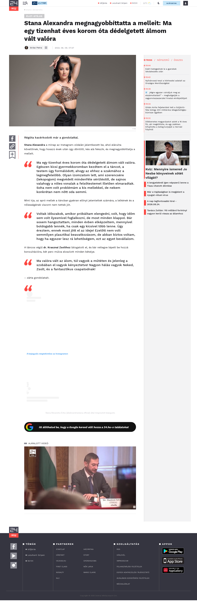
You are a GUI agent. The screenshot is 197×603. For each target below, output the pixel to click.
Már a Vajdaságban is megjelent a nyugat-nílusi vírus (165, 193)
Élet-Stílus (34, 16)
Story (86, 555)
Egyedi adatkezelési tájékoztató (133, 572)
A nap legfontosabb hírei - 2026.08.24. (162, 203)
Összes (178, 60)
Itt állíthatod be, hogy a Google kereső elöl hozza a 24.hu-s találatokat (83, 427)
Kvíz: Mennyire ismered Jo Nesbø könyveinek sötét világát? (166, 173)
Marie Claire (90, 572)
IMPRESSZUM (122, 561)
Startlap (60, 549)
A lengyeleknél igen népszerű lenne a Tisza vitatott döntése (167, 184)
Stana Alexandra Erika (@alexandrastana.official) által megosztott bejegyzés (80, 413)
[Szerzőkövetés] (46, 47)
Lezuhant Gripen (119, 3)
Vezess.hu (61, 561)
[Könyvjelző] (12, 155)
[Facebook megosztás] (12, 138)
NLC (58, 578)
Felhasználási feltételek (129, 567)
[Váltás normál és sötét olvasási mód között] (158, 3)
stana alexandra (34, 10)
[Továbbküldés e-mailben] (12, 146)
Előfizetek (172, 3)
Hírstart (60, 555)
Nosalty (60, 572)
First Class (61, 567)
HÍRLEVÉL (121, 555)
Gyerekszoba (90, 561)
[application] (80, 477)
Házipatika (88, 549)
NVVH (134, 3)
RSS (118, 549)
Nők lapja (88, 567)
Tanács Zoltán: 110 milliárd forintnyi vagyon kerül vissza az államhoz (167, 212)
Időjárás (103, 3)
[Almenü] (25, 3)
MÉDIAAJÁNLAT (123, 584)
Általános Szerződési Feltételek (133, 578)
